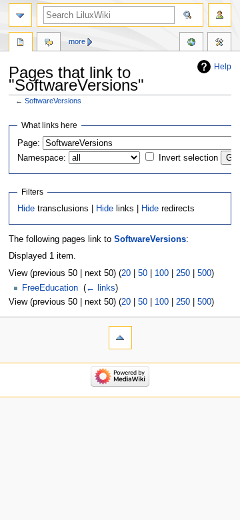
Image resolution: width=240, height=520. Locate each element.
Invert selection (188, 158)
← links (100, 288)
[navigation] (20, 15)
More (77, 41)
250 (183, 273)
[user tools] (219, 15)
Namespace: (41, 158)
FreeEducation (50, 288)
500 (204, 273)
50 (142, 273)
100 (162, 273)
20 (126, 273)
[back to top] (120, 337)
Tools (219, 43)
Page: (28, 143)
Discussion (48, 43)
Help (222, 66)
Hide (26, 208)
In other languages (191, 43)
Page (20, 43)
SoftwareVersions (53, 101)
